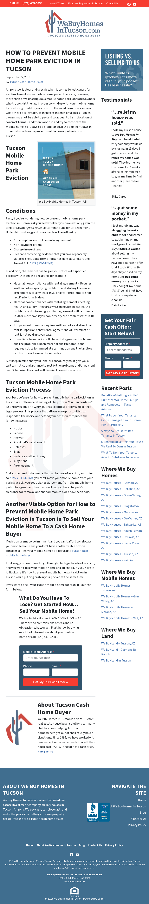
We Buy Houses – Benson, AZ (120, 483)
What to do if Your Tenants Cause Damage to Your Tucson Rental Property (121, 420)
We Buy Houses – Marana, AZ (120, 512)
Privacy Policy (137, 825)
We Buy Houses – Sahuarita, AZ (121, 525)
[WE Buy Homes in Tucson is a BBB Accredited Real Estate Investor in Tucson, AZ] (98, 812)
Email (56, 666)
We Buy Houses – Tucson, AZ (119, 554)
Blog (143, 813)
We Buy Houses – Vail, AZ (117, 560)
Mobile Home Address (38, 652)
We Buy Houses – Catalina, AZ (120, 489)
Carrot (101, 899)
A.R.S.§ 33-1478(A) (21, 478)
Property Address (117, 344)
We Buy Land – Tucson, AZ (118, 643)
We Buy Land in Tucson (116, 660)
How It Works (57, 3)
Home (142, 800)
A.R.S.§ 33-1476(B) (41, 263)
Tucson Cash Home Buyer (26, 82)
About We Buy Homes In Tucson (85, 3)
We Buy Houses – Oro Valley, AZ (121, 518)
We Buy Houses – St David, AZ (120, 537)
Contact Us (112, 3)
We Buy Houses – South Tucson (121, 531)
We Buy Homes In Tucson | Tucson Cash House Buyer (74, 874)
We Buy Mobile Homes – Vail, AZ (122, 618)
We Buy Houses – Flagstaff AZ (120, 506)
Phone (27, 666)
